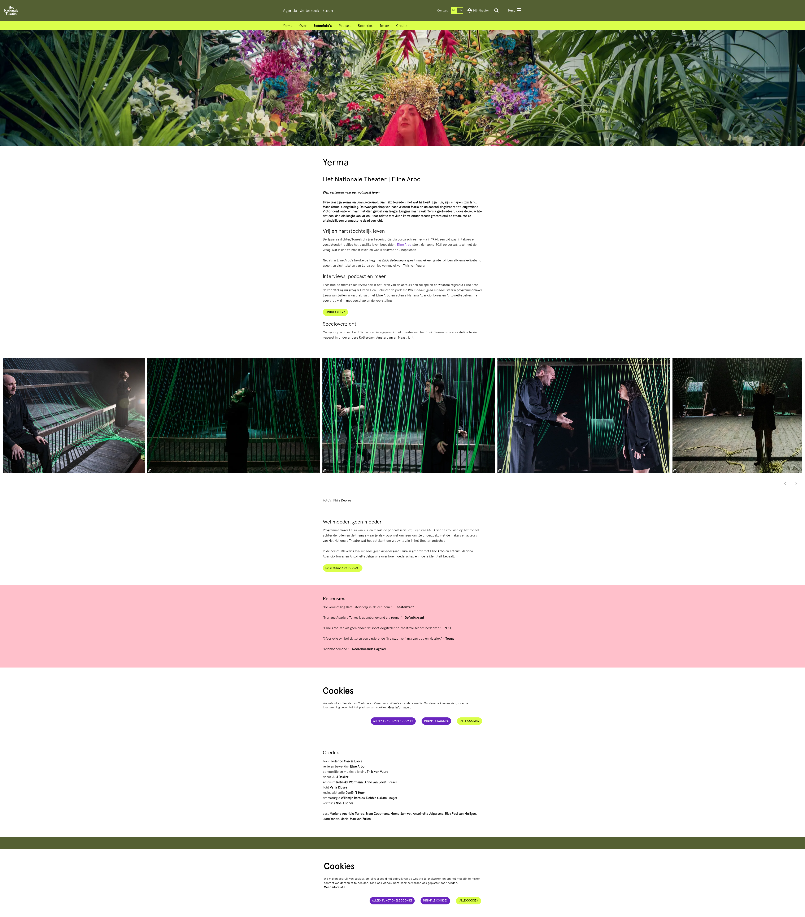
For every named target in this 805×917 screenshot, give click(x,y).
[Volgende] (796, 483)
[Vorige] (785, 483)
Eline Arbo (404, 245)
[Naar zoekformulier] (496, 10)
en (460, 10)
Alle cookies (470, 720)
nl (454, 10)
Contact (442, 10)
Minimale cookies (436, 720)
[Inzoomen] (149, 470)
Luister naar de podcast (342, 567)
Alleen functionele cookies (393, 720)
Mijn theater (481, 10)
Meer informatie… (399, 707)
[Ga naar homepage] (11, 10)
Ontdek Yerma (335, 312)
